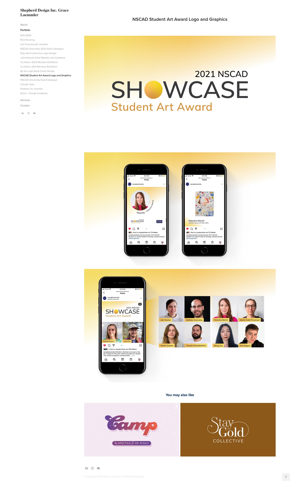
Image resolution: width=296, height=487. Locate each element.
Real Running (27, 39)
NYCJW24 (25, 35)
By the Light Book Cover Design (37, 71)
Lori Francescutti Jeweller (34, 44)
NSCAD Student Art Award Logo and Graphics (45, 75)
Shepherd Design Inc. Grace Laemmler (45, 12)
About (23, 24)
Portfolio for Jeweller (31, 88)
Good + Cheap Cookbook (33, 93)
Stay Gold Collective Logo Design (38, 53)
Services (25, 100)
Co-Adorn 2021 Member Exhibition (39, 66)
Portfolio (25, 30)
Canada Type (27, 84)
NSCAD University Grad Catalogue (38, 79)
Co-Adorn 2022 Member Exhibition (39, 62)
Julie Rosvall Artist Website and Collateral (42, 57)
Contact (24, 105)
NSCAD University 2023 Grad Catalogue (42, 48)
